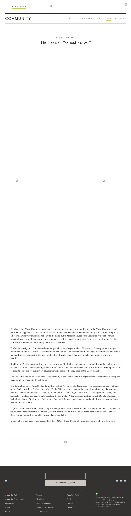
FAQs (7, 511)
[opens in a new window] (97, 494)
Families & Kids (85, 19)
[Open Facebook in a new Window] (121, 481)
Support (39, 495)
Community (18, 18)
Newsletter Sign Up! (65, 483)
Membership (41, 499)
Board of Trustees (74, 495)
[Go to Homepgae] (6, 481)
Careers (70, 503)
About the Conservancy (14, 499)
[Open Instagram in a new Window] (117, 481)
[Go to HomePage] (51, 6)
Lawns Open (19, 7)
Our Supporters (42, 511)
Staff (69, 499)
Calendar (120, 19)
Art (73, 37)
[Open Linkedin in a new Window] (125, 481)
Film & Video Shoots (44, 507)
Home (70, 19)
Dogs (99, 19)
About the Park (11, 495)
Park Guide (9, 503)
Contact (70, 507)
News (108, 19)
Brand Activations (43, 503)
